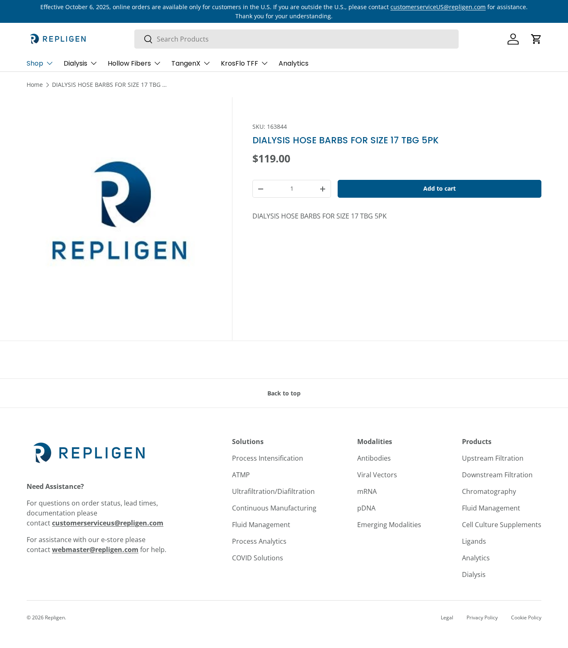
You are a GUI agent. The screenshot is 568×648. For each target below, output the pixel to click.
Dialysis (75, 63)
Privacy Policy (482, 617)
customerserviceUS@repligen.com (438, 7)
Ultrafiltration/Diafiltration (273, 491)
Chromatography (489, 491)
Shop (35, 63)
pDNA (366, 508)
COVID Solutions (257, 557)
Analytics (294, 63)
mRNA (367, 491)
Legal (447, 617)
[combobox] (296, 39)
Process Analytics (259, 541)
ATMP (241, 474)
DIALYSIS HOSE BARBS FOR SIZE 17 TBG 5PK (110, 84)
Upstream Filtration (493, 458)
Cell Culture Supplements (501, 524)
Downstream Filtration (497, 474)
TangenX (185, 63)
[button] (536, 39)
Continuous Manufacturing (274, 508)
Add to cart (439, 188)
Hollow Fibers (129, 63)
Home (35, 84)
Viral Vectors (377, 474)
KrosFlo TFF (239, 63)
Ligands (474, 541)
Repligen (55, 617)
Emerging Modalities (389, 524)
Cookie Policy (526, 617)
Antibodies (374, 458)
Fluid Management (261, 524)
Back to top (284, 393)
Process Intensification (267, 458)
